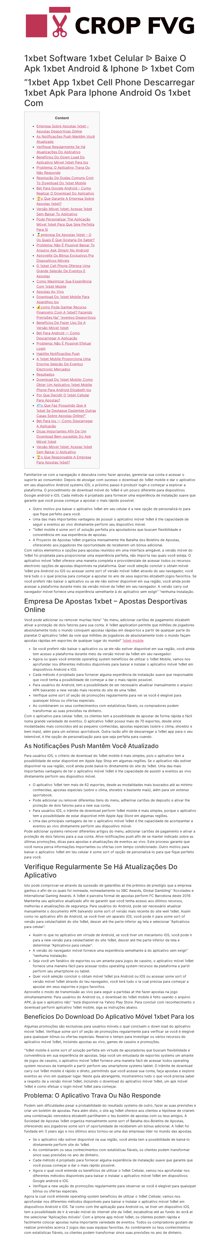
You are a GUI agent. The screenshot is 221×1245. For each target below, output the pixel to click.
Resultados (45, 374)
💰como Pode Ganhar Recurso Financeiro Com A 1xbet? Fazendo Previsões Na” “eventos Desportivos (66, 312)
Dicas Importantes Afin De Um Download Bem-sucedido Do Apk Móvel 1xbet (63, 436)
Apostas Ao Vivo (50, 291)
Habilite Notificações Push (58, 353)
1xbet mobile (133, 640)
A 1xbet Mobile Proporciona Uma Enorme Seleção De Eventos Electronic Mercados (63, 364)
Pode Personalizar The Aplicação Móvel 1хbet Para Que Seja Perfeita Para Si (65, 224)
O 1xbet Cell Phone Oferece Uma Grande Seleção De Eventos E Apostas (63, 271)
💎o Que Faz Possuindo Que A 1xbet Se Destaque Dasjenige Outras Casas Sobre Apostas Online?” (66, 410)
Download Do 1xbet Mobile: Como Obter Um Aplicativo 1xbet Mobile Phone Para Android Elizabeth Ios (64, 384)
